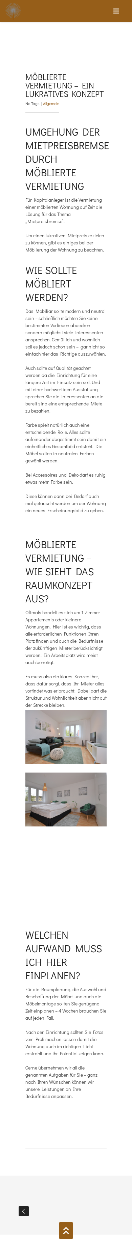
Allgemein (51, 103)
